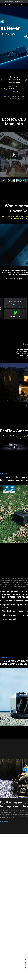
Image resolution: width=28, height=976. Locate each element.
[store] (21, 4)
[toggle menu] (24, 4)
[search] (18, 4)
